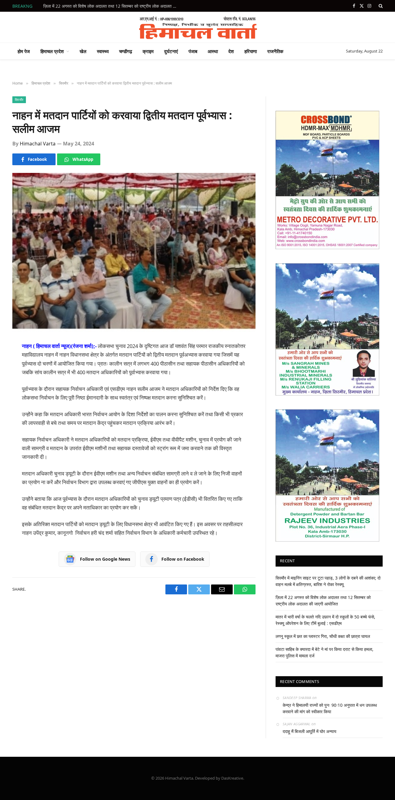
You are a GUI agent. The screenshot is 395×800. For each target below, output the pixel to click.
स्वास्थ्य (103, 51)
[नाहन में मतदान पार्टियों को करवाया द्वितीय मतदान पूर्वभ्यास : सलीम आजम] (134, 252)
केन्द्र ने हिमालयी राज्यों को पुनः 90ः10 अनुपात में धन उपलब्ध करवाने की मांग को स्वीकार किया (330, 708)
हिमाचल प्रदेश (52, 51)
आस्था (213, 51)
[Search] (380, 6)
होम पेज (24, 51)
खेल (83, 51)
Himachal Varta (38, 143)
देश (231, 51)
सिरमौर (19, 99)
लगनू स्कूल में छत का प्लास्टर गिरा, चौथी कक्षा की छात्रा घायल (323, 636)
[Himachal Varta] (197, 27)
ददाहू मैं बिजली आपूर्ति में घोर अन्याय (309, 731)
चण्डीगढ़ (125, 51)
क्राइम (148, 51)
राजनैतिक (275, 51)
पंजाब (193, 51)
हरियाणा (250, 51)
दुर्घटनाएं (171, 51)
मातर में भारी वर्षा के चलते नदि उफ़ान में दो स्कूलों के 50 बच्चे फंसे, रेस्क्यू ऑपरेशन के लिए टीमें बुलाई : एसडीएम (112, 6)
